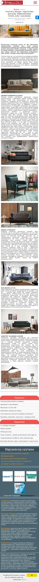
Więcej (23, 579)
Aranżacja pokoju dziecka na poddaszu (12, 401)
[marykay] (19, 481)
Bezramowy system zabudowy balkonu (14, 458)
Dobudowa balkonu (7, 456)
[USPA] (7, 481)
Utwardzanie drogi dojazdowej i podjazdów (15, 453)
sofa (37, 38)
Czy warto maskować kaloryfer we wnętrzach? (16, 461)
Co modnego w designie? (8, 425)
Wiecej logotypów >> (27, 495)
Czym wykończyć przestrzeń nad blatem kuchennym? (17, 414)
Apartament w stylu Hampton (9, 404)
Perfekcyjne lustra (6, 432)
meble (31, 38)
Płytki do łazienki (6, 428)
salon (34, 38)
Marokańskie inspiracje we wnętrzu (11, 411)
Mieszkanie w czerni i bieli (8, 407)
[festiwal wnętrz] (31, 481)
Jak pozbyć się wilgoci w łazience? (12, 464)
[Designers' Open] (19, 493)
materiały (27, 38)
